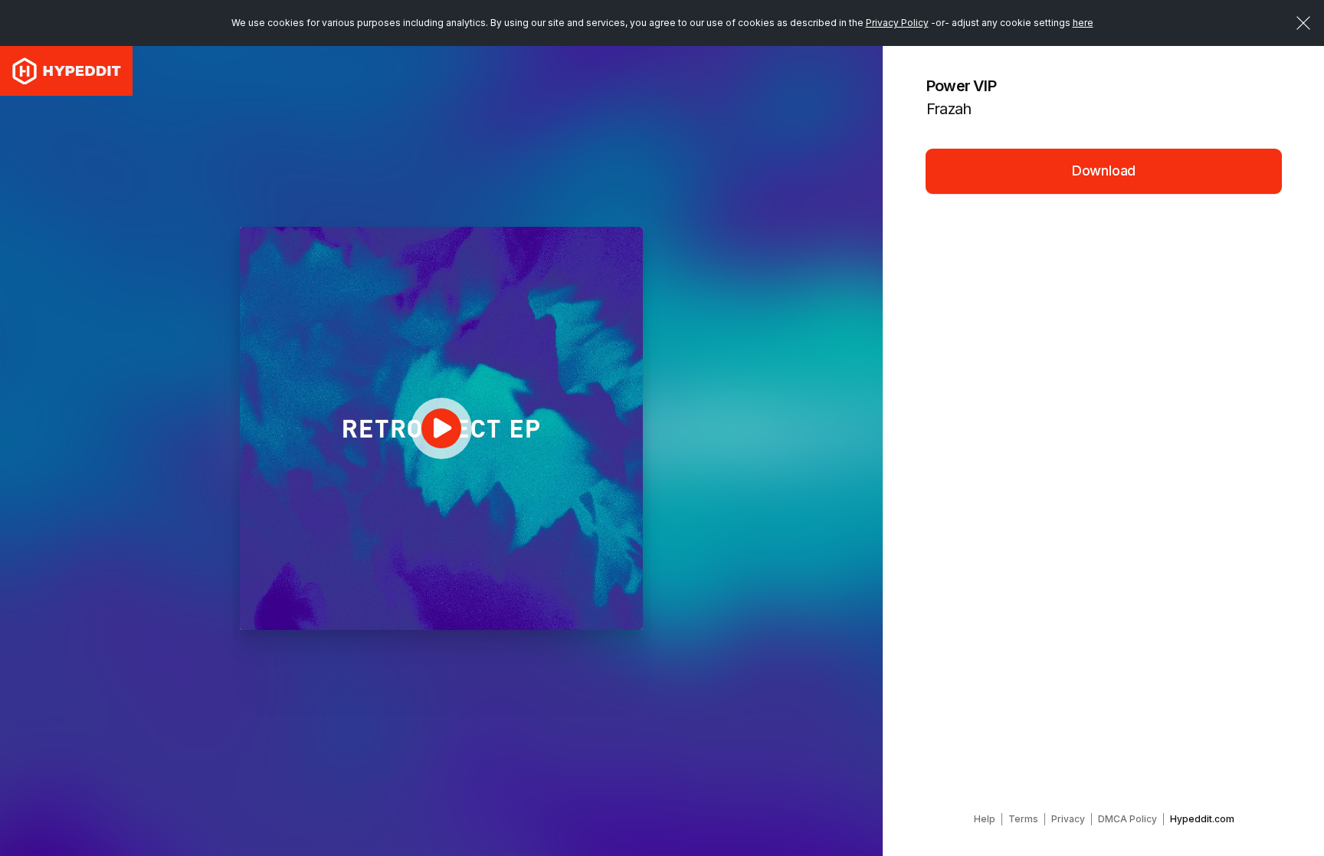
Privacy (1068, 819)
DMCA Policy (1127, 819)
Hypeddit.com (1202, 819)
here (1083, 22)
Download (1104, 170)
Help (984, 819)
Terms (1023, 819)
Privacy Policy (897, 22)
